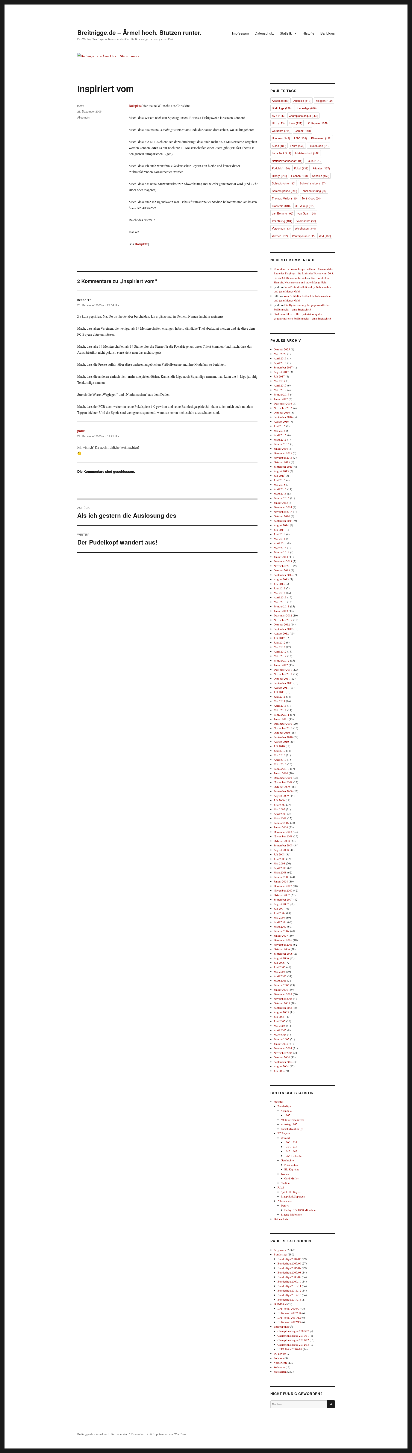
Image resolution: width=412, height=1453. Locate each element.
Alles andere (284, 1201)
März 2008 (280, 872)
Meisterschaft (307, 153)
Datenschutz (264, 33)
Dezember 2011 (283, 669)
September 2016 (283, 417)
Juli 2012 (279, 638)
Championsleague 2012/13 (293, 1344)
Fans (295, 123)
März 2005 (280, 1035)
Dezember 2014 (283, 507)
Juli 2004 (279, 1071)
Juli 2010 (279, 746)
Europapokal (281, 1326)
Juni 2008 (279, 859)
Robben (299, 176)
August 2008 (281, 850)
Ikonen (285, 1174)
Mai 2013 (279, 593)
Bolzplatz (135, 105)
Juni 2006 (279, 967)
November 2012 (283, 620)
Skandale (286, 1111)
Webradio (279, 1367)
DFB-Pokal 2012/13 (289, 1322)
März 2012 (280, 656)
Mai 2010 (279, 755)
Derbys (285, 1205)
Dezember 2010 (283, 724)
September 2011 (283, 683)
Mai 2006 (279, 972)
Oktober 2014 (282, 516)
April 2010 (280, 760)
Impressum (240, 33)
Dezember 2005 (283, 994)
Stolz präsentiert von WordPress (168, 1434)
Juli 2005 (279, 1017)
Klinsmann (321, 138)
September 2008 (283, 845)
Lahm (297, 146)
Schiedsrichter (283, 183)
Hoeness (281, 138)
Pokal (301, 168)
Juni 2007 (279, 913)
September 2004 (283, 1062)
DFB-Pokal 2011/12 (289, 1317)
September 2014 (283, 521)
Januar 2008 (281, 881)
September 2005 (283, 1008)
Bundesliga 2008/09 (289, 1277)
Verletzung (282, 221)
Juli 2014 (279, 530)
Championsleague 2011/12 (293, 1340)
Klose (279, 146)
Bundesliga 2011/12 (289, 1290)
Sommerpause (284, 191)
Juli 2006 (279, 963)
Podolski (281, 168)
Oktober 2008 (282, 841)
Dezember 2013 (283, 561)
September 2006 (283, 953)
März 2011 (280, 710)
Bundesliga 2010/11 (289, 1286)
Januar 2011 (281, 719)
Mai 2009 (279, 809)
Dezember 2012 (283, 615)
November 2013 (283, 566)
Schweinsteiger (313, 183)
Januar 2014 (281, 557)
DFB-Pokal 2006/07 (289, 1308)
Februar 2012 (281, 660)
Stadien (285, 1183)
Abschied (280, 101)
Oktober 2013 (282, 570)
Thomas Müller (284, 198)
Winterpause (303, 236)
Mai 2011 (279, 701)
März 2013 (280, 602)
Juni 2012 (279, 642)
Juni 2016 (279, 426)
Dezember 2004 (283, 1048)
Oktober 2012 (282, 624)
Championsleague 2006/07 (293, 1331)
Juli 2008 (279, 854)
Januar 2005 (281, 1044)
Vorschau (281, 228)
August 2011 (281, 687)
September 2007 (283, 899)
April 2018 (280, 363)
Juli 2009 (279, 800)
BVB (278, 116)
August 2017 (281, 372)
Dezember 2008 (283, 832)
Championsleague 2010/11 (293, 1335)
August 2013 (281, 579)
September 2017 (283, 367)
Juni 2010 (279, 751)
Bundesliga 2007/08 (289, 1272)
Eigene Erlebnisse (291, 1214)
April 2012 (280, 651)
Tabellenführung (313, 191)
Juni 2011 (279, 696)
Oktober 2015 (282, 462)
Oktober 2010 (282, 733)
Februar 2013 (281, 606)
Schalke (320, 176)
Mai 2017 (279, 381)
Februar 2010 (281, 769)
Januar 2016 (281, 448)
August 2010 (281, 742)
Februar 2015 (281, 498)
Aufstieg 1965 (289, 1124)
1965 (287, 1115)
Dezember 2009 (283, 778)
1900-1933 (290, 1142)
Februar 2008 (281, 877)
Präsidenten (291, 1165)
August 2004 (281, 1066)
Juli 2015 (279, 476)
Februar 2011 (281, 715)
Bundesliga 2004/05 (289, 1259)
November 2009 (283, 782)
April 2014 (280, 543)
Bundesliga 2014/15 (289, 1299)
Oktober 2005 (282, 1003)
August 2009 (281, 796)
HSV (300, 138)
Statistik (286, 33)
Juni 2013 (279, 588)
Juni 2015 (279, 480)
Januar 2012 (281, 665)
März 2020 (280, 354)
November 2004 (283, 1053)
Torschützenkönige (292, 1129)
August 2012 (281, 633)
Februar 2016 (281, 444)
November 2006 (283, 944)
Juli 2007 (279, 908)
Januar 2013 (281, 611)
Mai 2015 (279, 485)
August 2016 (281, 421)
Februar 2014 (281, 552)
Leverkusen (319, 146)
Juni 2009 (279, 805)
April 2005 (280, 1030)
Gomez (303, 131)
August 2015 (281, 471)
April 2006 (280, 976)
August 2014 (281, 525)
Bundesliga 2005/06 (289, 1263)
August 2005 (281, 1012)
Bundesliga (306, 108)
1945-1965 (290, 1151)
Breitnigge (281, 108)
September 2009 (283, 791)
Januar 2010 (281, 773)
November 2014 (283, 512)
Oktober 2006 (282, 949)
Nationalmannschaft (287, 161)
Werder (280, 236)
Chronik (286, 1138)
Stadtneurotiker (283, 314)
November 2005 (283, 999)
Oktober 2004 (282, 1057)
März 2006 (280, 981)
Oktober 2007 (282, 895)
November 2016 (283, 408)
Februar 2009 (281, 823)
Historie (308, 33)
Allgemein (83, 117)
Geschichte (287, 1160)
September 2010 (283, 737)
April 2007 (280, 922)
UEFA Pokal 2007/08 (289, 1349)
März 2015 (280, 494)
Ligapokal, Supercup (293, 1196)
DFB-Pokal (280, 1304)
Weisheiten (305, 228)
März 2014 (280, 548)
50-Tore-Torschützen (292, 1120)
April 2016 (280, 435)
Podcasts (279, 1358)
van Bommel (282, 213)
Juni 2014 (279, 534)
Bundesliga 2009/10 (289, 1281)
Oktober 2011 (282, 678)
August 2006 (281, 958)
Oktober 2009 (282, 787)
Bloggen (324, 101)
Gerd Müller (291, 1178)
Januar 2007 (281, 935)
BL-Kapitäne (291, 1169)
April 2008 (280, 868)
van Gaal (306, 213)
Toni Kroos (311, 198)
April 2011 (280, 705)
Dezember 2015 (283, 453)
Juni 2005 (279, 1021)
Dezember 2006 (283, 940)
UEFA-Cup (304, 206)
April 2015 (280, 489)
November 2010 (283, 728)
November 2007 (283, 890)
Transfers (281, 206)
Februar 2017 (281, 394)
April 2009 (280, 814)
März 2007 (280, 926)
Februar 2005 (281, 1039)
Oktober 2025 (282, 349)
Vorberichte (306, 221)
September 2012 (283, 629)
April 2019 (280, 358)
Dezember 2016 (283, 403)
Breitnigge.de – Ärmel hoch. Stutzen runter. (139, 32)
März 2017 (280, 390)
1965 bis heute (292, 1156)
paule (80, 105)
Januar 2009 (281, 827)
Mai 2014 (279, 539)
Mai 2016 (279, 430)
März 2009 (280, 818)
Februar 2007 (281, 931)
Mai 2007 (279, 917)
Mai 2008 (279, 863)
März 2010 (280, 764)
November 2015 (283, 457)
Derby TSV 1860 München (300, 1210)
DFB (278, 123)
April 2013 (280, 597)
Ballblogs (327, 33)
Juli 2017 (279, 376)
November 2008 (283, 836)
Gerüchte (281, 131)
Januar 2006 (281, 990)
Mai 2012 (279, 647)
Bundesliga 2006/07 (289, 1268)
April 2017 (280, 385)
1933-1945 (290, 1147)
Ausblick (302, 101)
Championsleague (303, 116)
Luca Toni (281, 153)
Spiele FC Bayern (291, 1192)
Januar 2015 (281, 503)
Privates (321, 168)
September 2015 (283, 467)
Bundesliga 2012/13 (289, 1295)
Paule (313, 161)
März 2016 (280, 439)
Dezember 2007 (283, 886)
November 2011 (283, 674)
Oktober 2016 (282, 412)
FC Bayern (317, 123)
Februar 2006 (281, 985)
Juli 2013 (279, 584)
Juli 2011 (279, 692)
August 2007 (281, 904)
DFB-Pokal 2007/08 (289, 1313)
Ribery (279, 176)
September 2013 (283, 575)
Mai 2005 (279, 1026)
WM (325, 236)
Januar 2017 (281, 399)
